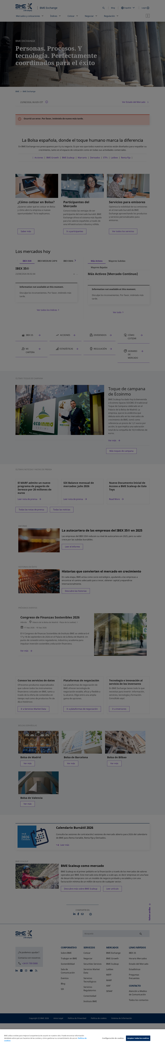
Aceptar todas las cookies (138, 1038)
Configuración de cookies (113, 1038)
